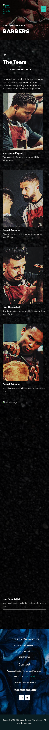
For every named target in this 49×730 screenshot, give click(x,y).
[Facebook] (21, 697)
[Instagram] (27, 697)
